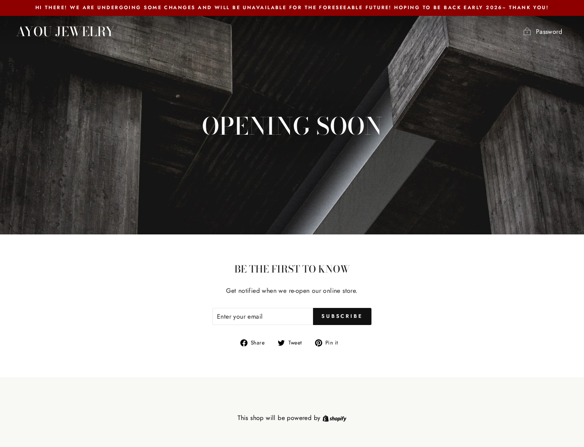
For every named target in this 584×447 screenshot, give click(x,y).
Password (549, 31)
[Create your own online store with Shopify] (334, 417)
